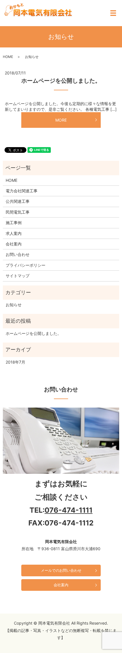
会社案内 (14, 243)
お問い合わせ (18, 254)
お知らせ (14, 304)
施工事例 (14, 222)
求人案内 (14, 233)
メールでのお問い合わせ (61, 570)
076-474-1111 (68, 510)
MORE (61, 120)
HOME (8, 57)
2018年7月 (15, 362)
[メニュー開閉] (113, 13)
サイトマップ (18, 275)
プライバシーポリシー (25, 265)
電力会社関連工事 (21, 190)
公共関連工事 (18, 201)
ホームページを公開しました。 (61, 80)
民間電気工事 (18, 212)
